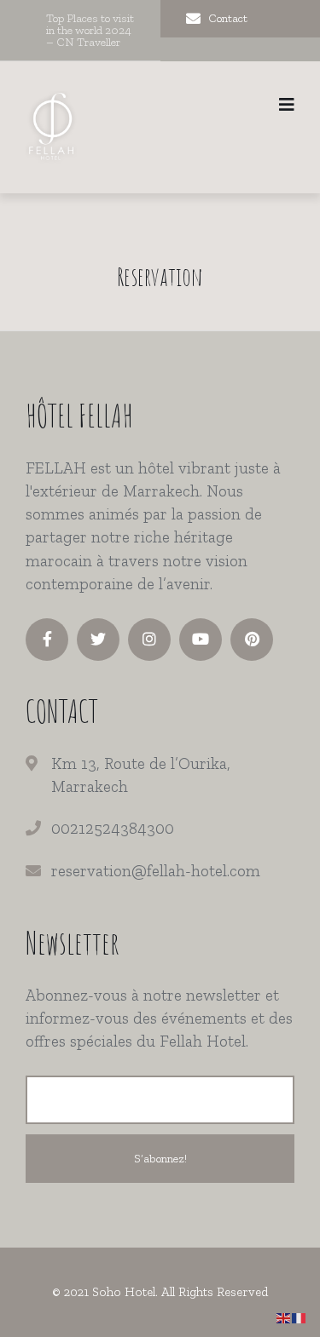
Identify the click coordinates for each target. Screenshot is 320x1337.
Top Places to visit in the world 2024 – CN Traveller (90, 30)
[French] (299, 1317)
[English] (284, 1317)
